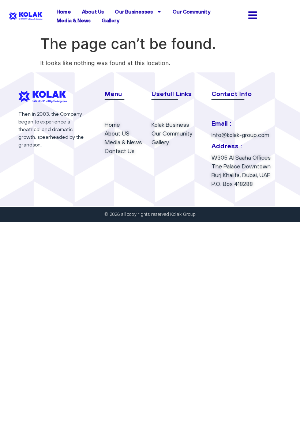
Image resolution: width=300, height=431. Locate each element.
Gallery (110, 20)
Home (64, 12)
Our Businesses (134, 12)
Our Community (191, 12)
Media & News (74, 20)
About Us (93, 12)
